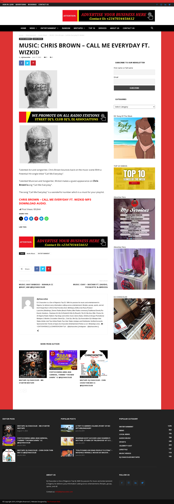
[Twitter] (169, 4)
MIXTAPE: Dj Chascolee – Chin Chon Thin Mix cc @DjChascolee (93, 383)
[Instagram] (161, 4)
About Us (114, 28)
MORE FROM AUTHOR (50, 344)
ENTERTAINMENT (44, 253)
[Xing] (39, 330)
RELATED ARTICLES (29, 344)
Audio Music (42, 35)
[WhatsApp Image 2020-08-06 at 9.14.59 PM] (134, 178)
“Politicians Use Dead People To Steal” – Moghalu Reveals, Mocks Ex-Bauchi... (94, 451)
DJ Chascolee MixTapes (28, 377)
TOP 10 (92, 28)
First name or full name (123, 68)
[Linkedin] (165, 4)
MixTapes (78, 28)
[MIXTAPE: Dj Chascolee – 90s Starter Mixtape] (33, 364)
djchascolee (25, 57)
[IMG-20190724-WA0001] (63, 117)
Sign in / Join (8, 4)
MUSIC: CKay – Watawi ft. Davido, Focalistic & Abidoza (90, 285)
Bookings (32, 4)
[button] (152, 28)
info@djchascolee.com (64, 492)
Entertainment (48, 28)
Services (102, 28)
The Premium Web (53, 502)
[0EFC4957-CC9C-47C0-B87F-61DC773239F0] (134, 138)
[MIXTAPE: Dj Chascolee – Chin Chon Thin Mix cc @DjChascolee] (94, 364)
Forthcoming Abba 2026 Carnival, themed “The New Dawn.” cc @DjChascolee (61, 375)
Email (116, 77)
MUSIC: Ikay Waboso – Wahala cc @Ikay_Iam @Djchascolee (36, 285)
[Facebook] (157, 4)
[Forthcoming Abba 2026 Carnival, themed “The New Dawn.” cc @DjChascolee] (63, 360)
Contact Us (43, 4)
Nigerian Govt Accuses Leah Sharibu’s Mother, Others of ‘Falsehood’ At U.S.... (94, 439)
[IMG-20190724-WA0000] (63, 242)
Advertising (21, 4)
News (32, 28)
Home (23, 28)
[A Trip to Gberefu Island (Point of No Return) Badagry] (67, 428)
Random (66, 28)
